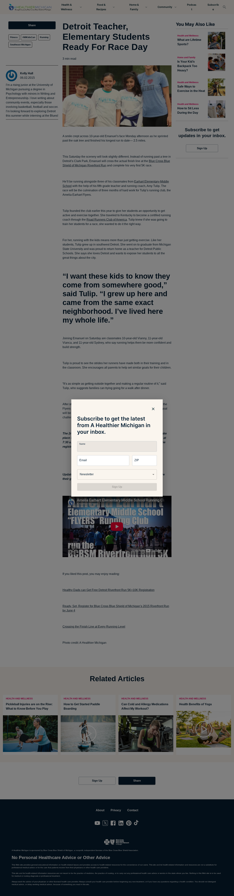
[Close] (153, 408)
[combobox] (117, 474)
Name (82, 444)
